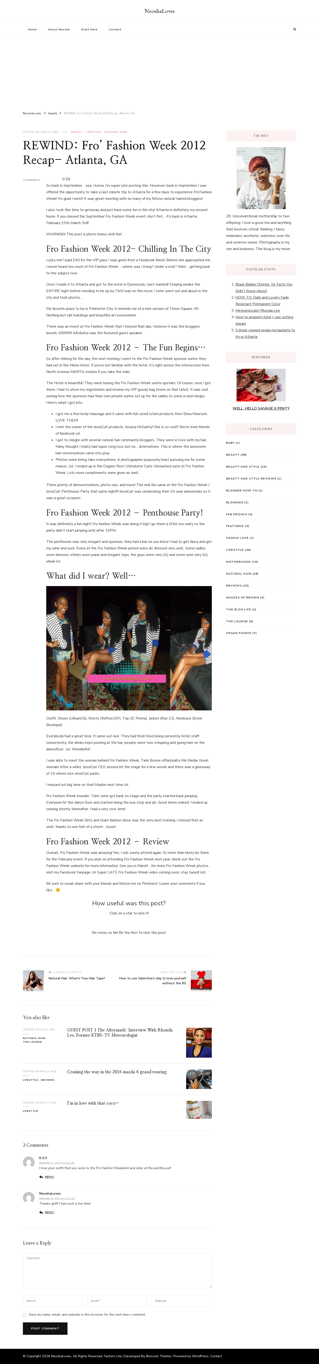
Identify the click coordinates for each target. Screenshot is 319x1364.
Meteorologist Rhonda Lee (257, 310)
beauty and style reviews (251, 478)
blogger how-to (241, 490)
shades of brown (242, 597)
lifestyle (93, 132)
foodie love (237, 538)
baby (230, 443)
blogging (234, 502)
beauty (77, 132)
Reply (49, 1177)
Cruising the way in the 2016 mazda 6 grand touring (117, 1072)
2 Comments (31, 180)
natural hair (116, 132)
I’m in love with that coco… (93, 1103)
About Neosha (59, 29)
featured (235, 526)
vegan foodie (239, 633)
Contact (115, 29)
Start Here (89, 29)
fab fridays (236, 514)
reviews (47, 1080)
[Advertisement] (159, 72)
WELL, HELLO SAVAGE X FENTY (261, 408)
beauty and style (243, 467)
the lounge (32, 1042)
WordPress (200, 1356)
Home (32, 29)
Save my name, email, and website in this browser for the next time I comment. (87, 1314)
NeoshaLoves (160, 10)
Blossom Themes (159, 1356)
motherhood (238, 562)
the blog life (238, 609)
